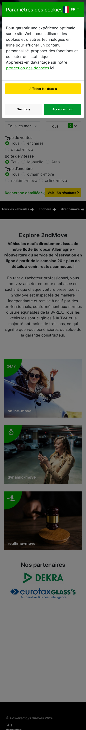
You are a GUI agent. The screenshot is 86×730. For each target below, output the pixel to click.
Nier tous (23, 109)
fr (73, 9)
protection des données (27, 68)
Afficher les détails (43, 89)
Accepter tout (62, 109)
